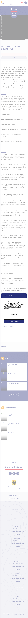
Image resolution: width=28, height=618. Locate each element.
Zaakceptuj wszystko (14, 321)
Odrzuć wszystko (14, 318)
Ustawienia (14, 314)
